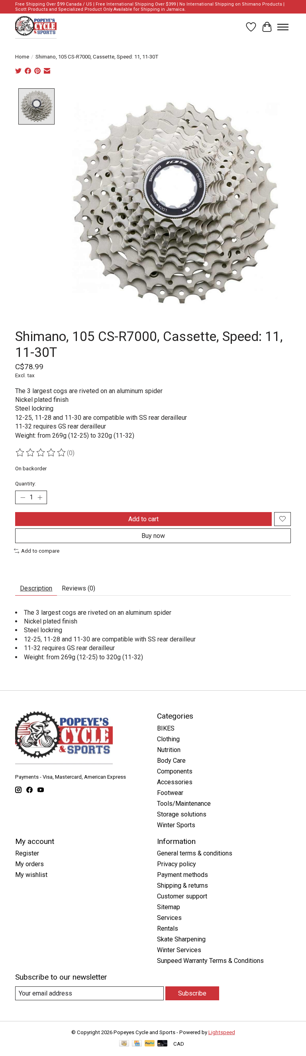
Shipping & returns (182, 885)
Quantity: (25, 484)
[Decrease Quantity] (23, 497)
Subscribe (192, 993)
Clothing (168, 739)
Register (27, 853)
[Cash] (124, 1044)
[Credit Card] (137, 1044)
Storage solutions (181, 814)
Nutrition (168, 750)
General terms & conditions (194, 853)
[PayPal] (150, 1044)
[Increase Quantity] (40, 497)
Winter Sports (176, 825)
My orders (29, 864)
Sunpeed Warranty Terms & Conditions (210, 960)
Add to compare (40, 551)
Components (174, 771)
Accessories (174, 782)
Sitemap (168, 907)
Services (169, 918)
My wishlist (31, 875)
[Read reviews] (41, 453)
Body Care (171, 760)
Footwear (170, 793)
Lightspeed (221, 1032)
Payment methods (182, 875)
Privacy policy (176, 864)
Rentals (167, 928)
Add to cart (143, 519)
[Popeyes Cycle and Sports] (36, 27)
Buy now (153, 536)
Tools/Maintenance (184, 803)
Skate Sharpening (181, 939)
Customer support (182, 896)
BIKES (166, 728)
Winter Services (179, 950)
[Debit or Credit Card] (162, 1044)
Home (22, 57)
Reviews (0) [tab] (78, 588)
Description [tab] (36, 588)
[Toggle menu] (283, 27)
